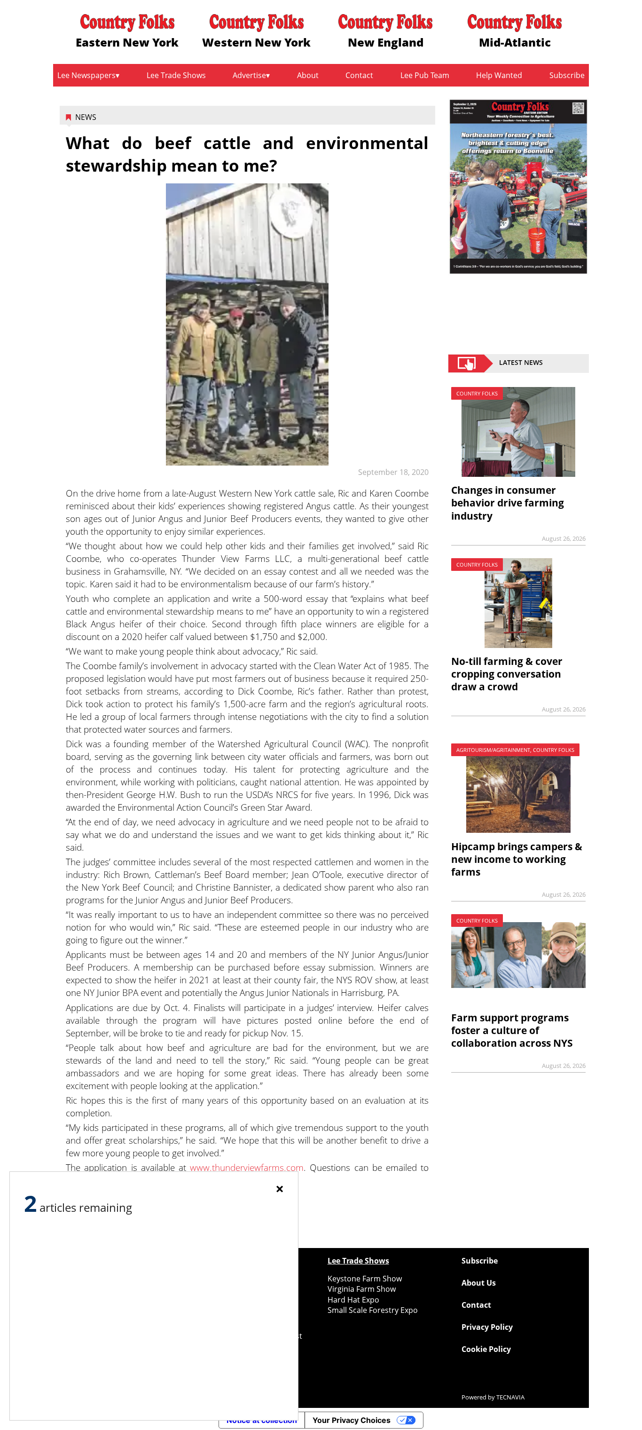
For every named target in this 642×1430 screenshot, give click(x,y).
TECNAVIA (510, 1397)
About (308, 75)
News (85, 117)
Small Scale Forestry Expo (373, 1310)
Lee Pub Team (424, 75)
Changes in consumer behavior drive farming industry (507, 502)
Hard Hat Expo (353, 1300)
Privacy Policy (487, 1327)
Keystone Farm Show (365, 1278)
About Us (479, 1283)
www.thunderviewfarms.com (247, 1167)
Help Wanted (499, 75)
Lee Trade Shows (176, 75)
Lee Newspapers (86, 75)
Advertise (249, 75)
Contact (359, 75)
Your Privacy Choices (352, 1420)
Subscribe (567, 75)
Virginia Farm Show (362, 1289)
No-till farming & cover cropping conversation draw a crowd (507, 674)
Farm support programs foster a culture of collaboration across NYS (512, 1030)
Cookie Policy (486, 1349)
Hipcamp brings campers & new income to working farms (516, 859)
